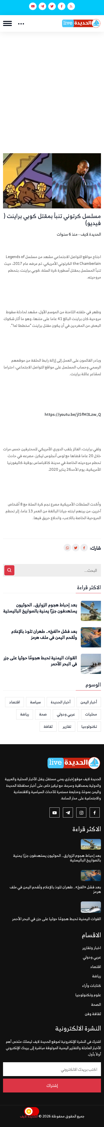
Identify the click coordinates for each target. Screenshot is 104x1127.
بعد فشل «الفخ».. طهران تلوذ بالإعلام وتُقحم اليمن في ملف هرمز (44, 635)
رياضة (24, 714)
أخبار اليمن (89, 702)
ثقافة (48, 726)
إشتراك (52, 1085)
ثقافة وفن (93, 1013)
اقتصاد (14, 702)
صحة (43, 714)
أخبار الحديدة (60, 702)
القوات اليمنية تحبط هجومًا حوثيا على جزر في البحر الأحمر (40, 661)
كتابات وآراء (91, 985)
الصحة (96, 1004)
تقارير (67, 726)
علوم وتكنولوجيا (88, 994)
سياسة (35, 702)
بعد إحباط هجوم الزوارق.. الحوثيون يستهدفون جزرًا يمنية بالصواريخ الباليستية (40, 608)
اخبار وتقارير (91, 947)
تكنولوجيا (89, 726)
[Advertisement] (52, 86)
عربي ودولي (66, 714)
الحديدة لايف (29, 1116)
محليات (91, 714)
